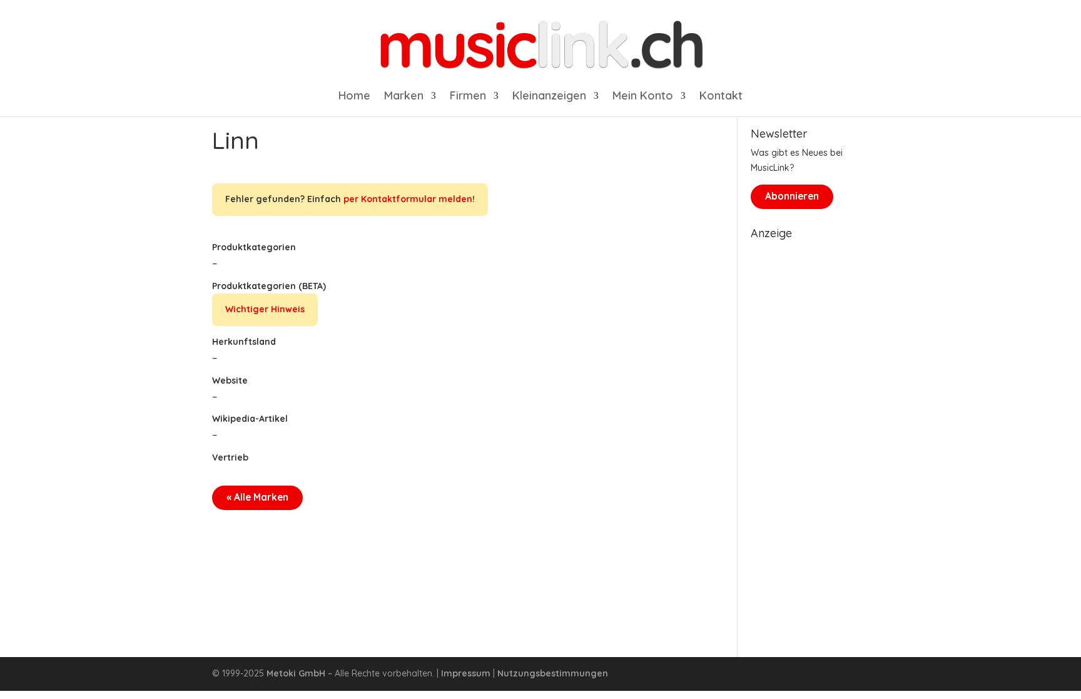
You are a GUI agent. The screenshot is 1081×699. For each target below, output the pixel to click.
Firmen (468, 97)
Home (354, 97)
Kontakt (721, 97)
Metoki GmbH (295, 673)
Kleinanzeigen (549, 97)
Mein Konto (642, 97)
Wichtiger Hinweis (265, 309)
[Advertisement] (810, 433)
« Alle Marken (257, 497)
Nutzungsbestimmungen (552, 673)
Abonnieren (792, 196)
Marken (404, 97)
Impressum (465, 673)
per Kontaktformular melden (407, 199)
